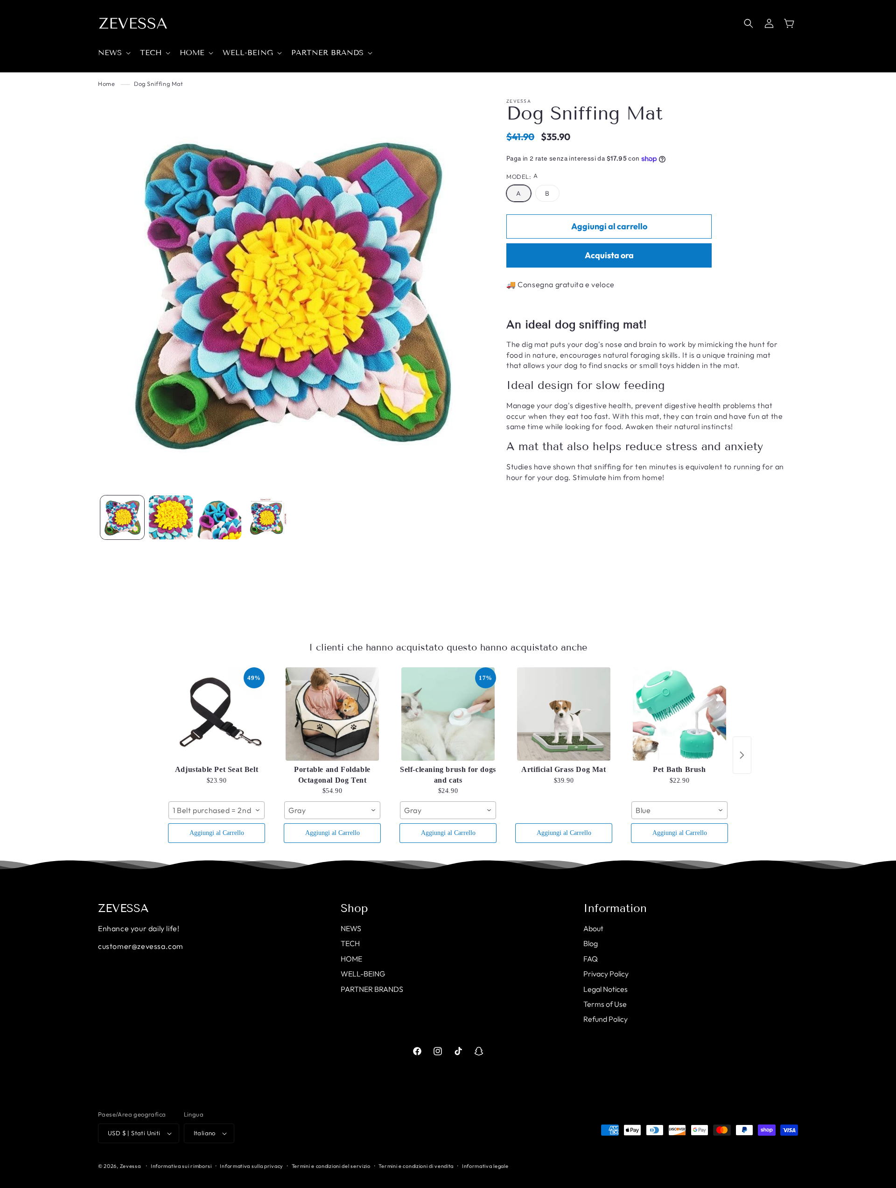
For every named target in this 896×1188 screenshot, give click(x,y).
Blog (590, 943)
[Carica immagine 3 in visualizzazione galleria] (171, 517)
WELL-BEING (363, 973)
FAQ (590, 958)
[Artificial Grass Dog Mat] (564, 714)
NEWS (351, 928)
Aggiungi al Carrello (216, 832)
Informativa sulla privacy (251, 1166)
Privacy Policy (606, 973)
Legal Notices (605, 989)
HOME (351, 958)
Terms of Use (605, 1004)
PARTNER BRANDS (372, 989)
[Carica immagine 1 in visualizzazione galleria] (122, 517)
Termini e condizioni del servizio (331, 1166)
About (593, 928)
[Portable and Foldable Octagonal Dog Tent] (332, 714)
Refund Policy (605, 1019)
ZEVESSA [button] (123, 908)
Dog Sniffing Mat (158, 83)
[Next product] (742, 755)
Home (106, 83)
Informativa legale (485, 1166)
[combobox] (216, 810)
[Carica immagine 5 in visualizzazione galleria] (268, 517)
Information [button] (615, 908)
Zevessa (130, 1166)
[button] (113, 53)
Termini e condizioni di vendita (416, 1166)
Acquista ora (609, 255)
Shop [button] (354, 908)
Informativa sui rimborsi (181, 1166)
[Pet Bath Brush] (679, 714)
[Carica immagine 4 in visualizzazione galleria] (219, 517)
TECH (350, 943)
